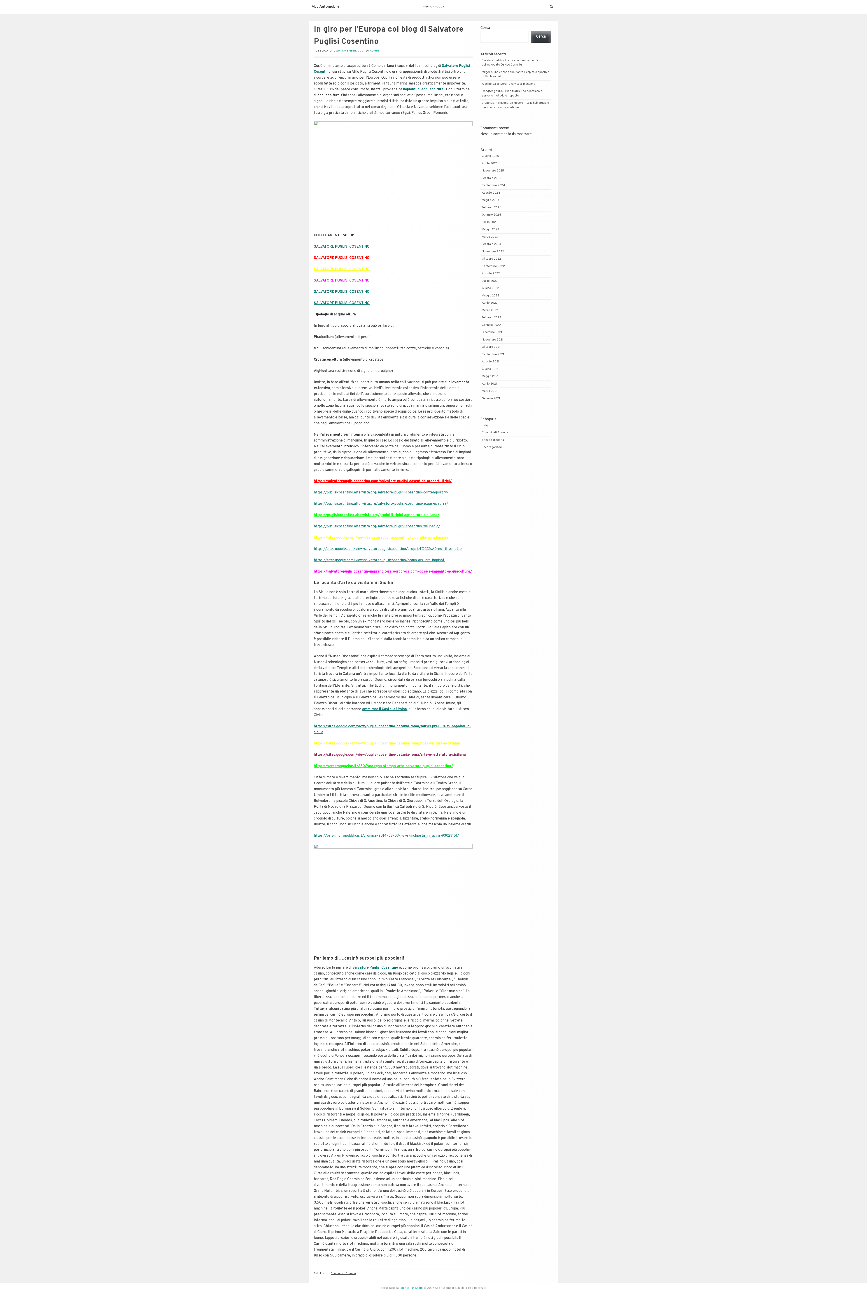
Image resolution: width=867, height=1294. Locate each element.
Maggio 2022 (490, 296)
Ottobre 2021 (491, 347)
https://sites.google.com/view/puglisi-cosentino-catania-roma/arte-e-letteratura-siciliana (390, 755)
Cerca (485, 28)
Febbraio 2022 (491, 317)
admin (374, 51)
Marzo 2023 (490, 237)
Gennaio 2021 (491, 398)
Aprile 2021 (489, 384)
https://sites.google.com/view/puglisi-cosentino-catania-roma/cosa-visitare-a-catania (387, 743)
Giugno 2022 (490, 288)
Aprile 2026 (490, 163)
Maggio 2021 (490, 376)
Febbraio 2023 (491, 244)
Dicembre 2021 (492, 332)
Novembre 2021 (492, 340)
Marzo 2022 (490, 310)
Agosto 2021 (490, 362)
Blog (485, 425)
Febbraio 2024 (491, 207)
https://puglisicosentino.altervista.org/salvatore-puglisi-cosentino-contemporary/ (381, 492)
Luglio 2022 (490, 281)
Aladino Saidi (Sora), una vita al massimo (508, 84)
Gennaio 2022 (491, 325)
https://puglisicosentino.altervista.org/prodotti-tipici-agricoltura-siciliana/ (376, 515)
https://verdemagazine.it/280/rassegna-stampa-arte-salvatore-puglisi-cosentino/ (383, 766)
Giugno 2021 (490, 369)
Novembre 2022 (493, 252)
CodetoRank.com (411, 1288)
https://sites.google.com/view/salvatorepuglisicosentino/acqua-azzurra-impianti (379, 560)
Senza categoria (493, 440)
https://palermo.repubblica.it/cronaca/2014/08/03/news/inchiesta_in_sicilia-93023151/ (386, 836)
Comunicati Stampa (343, 1273)
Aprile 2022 (490, 303)
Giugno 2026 (490, 156)
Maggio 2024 (490, 200)
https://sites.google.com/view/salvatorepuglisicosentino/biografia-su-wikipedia (381, 537)
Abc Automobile (326, 6)
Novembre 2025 (493, 171)
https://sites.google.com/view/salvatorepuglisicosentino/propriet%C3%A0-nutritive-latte (388, 549)
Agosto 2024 (491, 193)
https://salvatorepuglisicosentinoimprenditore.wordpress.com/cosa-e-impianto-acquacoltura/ (393, 571)
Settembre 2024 (493, 185)
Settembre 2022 (493, 266)
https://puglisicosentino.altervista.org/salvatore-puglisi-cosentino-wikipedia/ (377, 526)
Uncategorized (492, 447)
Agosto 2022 (491, 273)
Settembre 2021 (493, 354)
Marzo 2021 (489, 391)
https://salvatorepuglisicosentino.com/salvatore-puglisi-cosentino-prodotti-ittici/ (383, 481)
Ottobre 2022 (491, 259)
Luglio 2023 (489, 222)
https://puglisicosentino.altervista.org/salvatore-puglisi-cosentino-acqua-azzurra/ (381, 504)
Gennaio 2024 (491, 215)
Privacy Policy (433, 7)
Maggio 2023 (490, 229)
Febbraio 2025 (491, 178)
